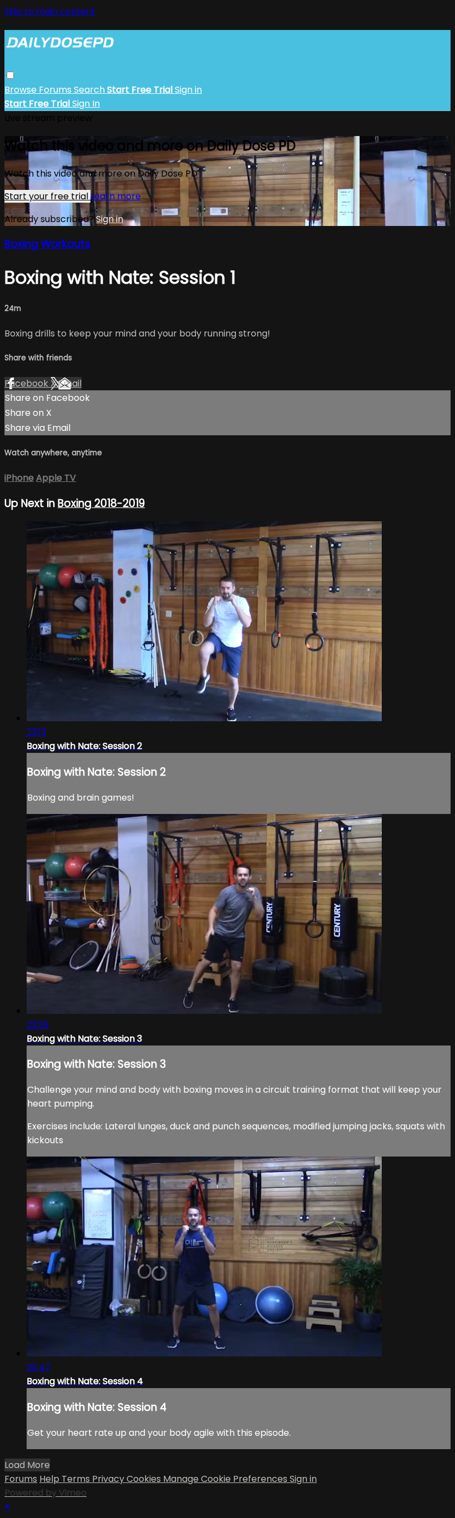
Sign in (188, 89)
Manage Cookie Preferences (226, 1478)
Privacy (109, 1478)
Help (50, 1478)
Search (90, 89)
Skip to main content (49, 11)
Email (70, 383)
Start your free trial (47, 196)
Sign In (86, 103)
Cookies (145, 1478)
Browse (21, 89)
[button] (10, 75)
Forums (56, 89)
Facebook (27, 383)
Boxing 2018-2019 (101, 503)
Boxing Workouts (47, 244)
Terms (77, 1478)
